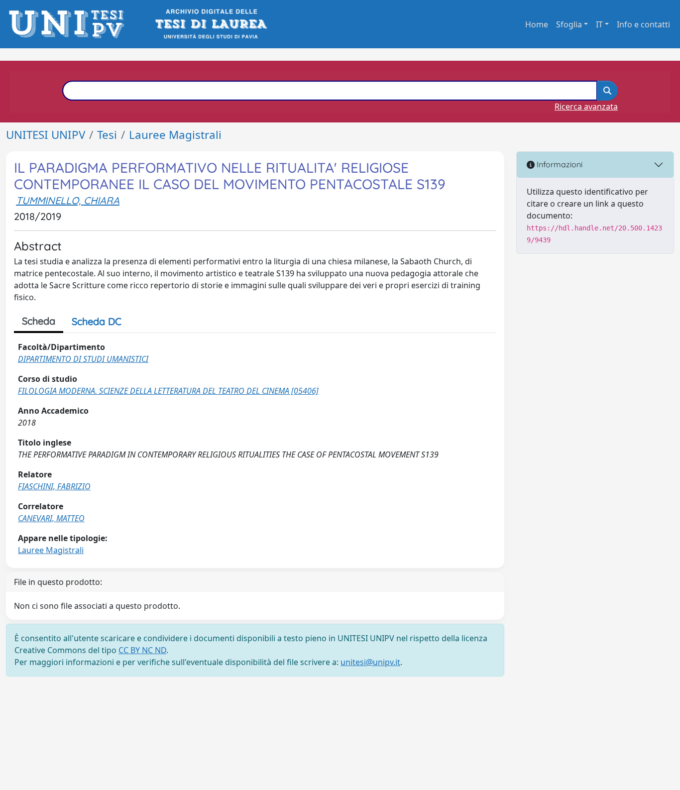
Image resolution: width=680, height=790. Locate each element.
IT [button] (599, 24)
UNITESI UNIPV (45, 134)
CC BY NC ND (142, 650)
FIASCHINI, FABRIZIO (54, 486)
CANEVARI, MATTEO (51, 518)
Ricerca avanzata (586, 106)
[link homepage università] (210, 24)
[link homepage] (69, 24)
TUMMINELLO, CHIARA (67, 200)
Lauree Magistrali (175, 134)
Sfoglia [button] (569, 24)
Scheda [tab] (38, 321)
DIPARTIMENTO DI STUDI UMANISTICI (83, 358)
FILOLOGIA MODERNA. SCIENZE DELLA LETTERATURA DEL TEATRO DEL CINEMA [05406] (168, 390)
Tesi (107, 134)
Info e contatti (643, 24)
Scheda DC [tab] (96, 321)
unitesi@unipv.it (370, 662)
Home (536, 24)
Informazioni (558, 164)
